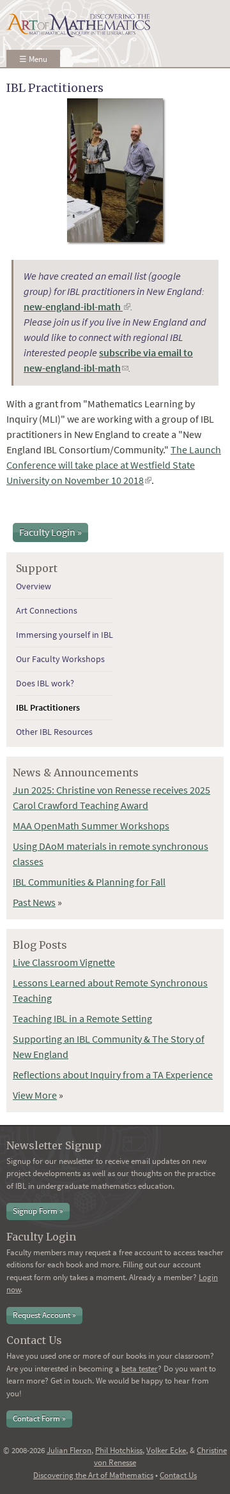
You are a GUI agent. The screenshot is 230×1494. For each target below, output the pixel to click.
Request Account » (44, 1314)
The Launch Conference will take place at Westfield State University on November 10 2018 (113, 465)
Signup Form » (38, 1210)
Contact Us (178, 1475)
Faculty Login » (50, 531)
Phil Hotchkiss (118, 1450)
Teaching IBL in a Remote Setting (82, 1018)
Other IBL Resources (54, 731)
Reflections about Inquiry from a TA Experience (113, 1074)
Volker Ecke (166, 1450)
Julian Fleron (69, 1450)
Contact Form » (39, 1418)
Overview (33, 586)
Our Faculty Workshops (60, 659)
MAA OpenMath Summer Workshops (91, 825)
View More (35, 1095)
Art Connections (46, 610)
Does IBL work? (45, 683)
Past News (34, 902)
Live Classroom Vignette (64, 962)
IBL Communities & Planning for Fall (89, 881)
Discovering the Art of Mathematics (93, 1475)
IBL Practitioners (48, 707)
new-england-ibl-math (77, 306)
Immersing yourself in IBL (64, 634)
